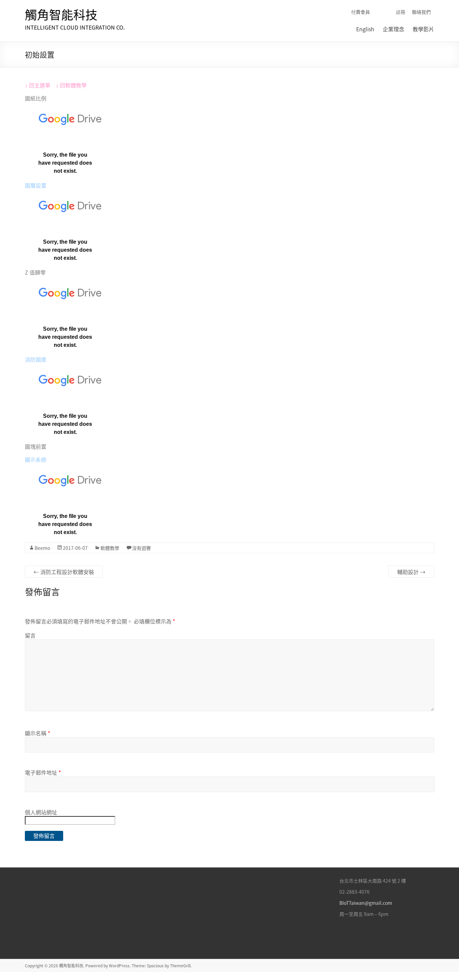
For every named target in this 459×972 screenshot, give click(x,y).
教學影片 (423, 29)
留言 (30, 635)
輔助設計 (411, 572)
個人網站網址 (41, 812)
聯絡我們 (421, 11)
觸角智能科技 (61, 14)
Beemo (42, 547)
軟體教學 (76, 85)
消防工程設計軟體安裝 (64, 572)
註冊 (400, 11)
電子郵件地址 (43, 772)
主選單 (42, 85)
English (365, 29)
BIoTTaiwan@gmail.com (365, 902)
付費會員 (360, 11)
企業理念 (393, 29)
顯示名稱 (37, 733)
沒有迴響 (141, 547)
